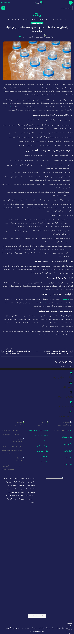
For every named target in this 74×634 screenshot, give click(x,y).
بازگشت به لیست (37, 351)
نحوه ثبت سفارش (42, 446)
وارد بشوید (55, 366)
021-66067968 (5, 2)
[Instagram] (51, 621)
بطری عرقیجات (67, 437)
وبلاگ (64, 19)
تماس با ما (44, 461)
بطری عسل (68, 464)
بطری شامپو (68, 444)
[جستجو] (3, 8)
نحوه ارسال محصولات (41, 435)
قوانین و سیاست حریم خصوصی (38, 430)
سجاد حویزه (39, 37)
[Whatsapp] (46, 621)
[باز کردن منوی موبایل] (71, 2)
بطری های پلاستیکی (56, 19)
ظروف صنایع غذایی (26, 253)
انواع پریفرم (68, 450)
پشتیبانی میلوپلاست (42, 440)
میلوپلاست (10, 106)
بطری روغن (68, 457)
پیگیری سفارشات (42, 451)
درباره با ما (44, 456)
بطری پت (45, 302)
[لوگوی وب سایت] (37, 2)
